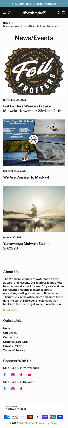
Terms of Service (14, 350)
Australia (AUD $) (16, 408)
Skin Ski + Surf (27, 423)
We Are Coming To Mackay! (26, 177)
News (6, 328)
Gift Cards (10, 332)
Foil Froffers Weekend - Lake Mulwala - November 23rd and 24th (32, 108)
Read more (10, 310)
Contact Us (10, 337)
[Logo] (34, 13)
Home (6, 22)
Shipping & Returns (15, 341)
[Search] (9, 12)
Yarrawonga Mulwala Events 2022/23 (26, 246)
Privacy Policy (12, 346)
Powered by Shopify (47, 423)
